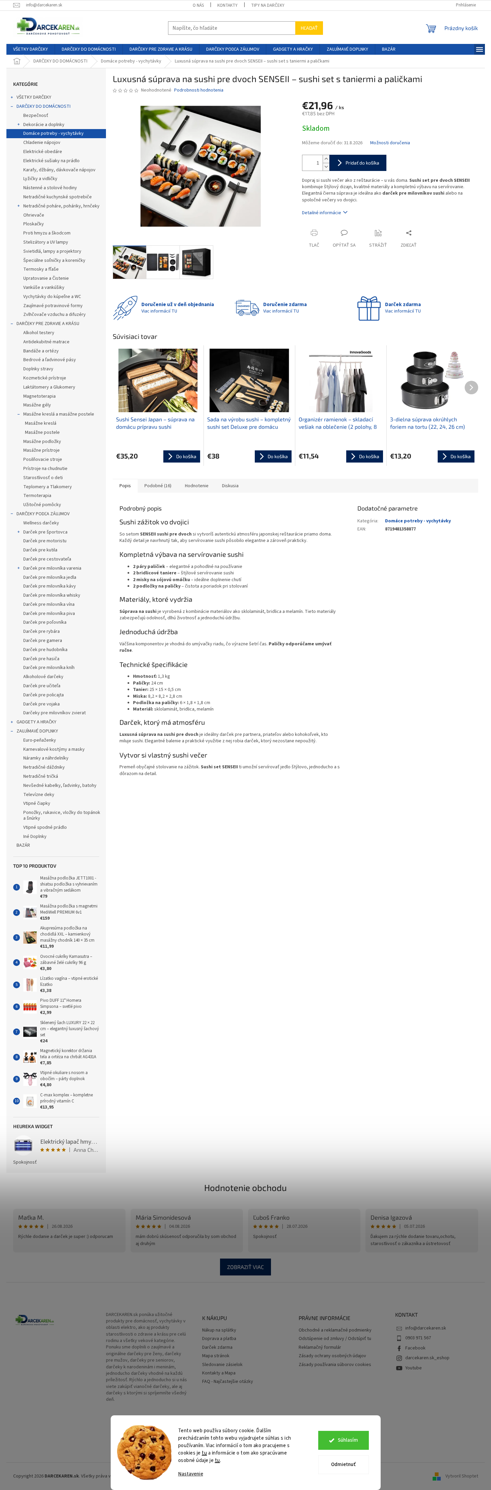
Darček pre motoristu (44, 541)
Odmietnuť (343, 1464)
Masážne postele (42, 432)
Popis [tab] (125, 485)
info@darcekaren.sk (425, 1328)
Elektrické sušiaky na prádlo (51, 160)
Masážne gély (37, 405)
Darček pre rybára (41, 631)
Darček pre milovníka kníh (49, 667)
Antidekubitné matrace (46, 342)
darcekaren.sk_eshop (427, 1358)
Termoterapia (37, 495)
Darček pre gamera (42, 640)
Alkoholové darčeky (43, 676)
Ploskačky (33, 224)
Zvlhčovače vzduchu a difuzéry (54, 314)
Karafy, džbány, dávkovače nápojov (59, 170)
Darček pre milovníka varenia (52, 568)
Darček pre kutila (40, 550)
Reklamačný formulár (320, 1347)
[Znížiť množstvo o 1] (326, 167)
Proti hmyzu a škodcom (47, 233)
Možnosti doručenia (390, 143)
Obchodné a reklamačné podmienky (335, 1330)
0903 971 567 (418, 1338)
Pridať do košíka (362, 163)
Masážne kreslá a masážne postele (58, 414)
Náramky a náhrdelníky (46, 758)
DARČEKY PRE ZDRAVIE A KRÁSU (48, 323)
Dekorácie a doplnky (43, 124)
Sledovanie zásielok (222, 1365)
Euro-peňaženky (39, 740)
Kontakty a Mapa (219, 1373)
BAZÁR (23, 845)
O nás (198, 5)
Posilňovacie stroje (42, 459)
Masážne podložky (42, 441)
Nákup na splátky (219, 1330)
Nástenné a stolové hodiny (50, 187)
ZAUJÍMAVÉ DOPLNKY (37, 731)
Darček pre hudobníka (45, 649)
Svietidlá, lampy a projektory (52, 251)
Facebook (415, 1348)
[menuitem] (30, 49)
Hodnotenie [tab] (197, 485)
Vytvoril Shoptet (461, 1476)
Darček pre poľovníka (44, 622)
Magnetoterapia (39, 396)
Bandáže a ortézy (41, 351)
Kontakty (227, 5)
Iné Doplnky (35, 836)
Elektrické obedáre (42, 151)
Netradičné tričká (40, 776)
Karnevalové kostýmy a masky (54, 749)
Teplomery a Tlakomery (47, 486)
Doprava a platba (219, 1339)
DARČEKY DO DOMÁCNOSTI (44, 106)
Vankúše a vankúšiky (43, 287)
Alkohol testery (38, 332)
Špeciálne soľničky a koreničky (54, 260)
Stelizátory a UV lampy (45, 242)
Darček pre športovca (45, 532)
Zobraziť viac (245, 1267)
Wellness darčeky (41, 523)
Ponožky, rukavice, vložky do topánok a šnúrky (61, 815)
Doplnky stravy (38, 369)
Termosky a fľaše (41, 269)
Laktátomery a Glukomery (49, 387)
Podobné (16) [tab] (157, 485)
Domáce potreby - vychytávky (53, 133)
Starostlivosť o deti (43, 477)
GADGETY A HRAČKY (36, 722)
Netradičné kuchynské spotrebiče (57, 197)
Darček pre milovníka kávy (49, 586)
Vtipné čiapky (36, 803)
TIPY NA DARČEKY (267, 5)
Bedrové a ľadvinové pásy (49, 359)
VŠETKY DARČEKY (34, 97)
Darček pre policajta (43, 695)
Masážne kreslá (40, 423)
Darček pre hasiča (41, 658)
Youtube (413, 1368)
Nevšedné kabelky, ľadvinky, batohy (60, 785)
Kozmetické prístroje (44, 378)
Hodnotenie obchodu (245, 1187)
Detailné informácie (321, 212)
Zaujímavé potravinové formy (53, 305)
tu (204, 1453)
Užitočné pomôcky (42, 504)
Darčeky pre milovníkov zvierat (54, 713)
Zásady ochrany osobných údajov (332, 1356)
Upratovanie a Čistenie (46, 278)
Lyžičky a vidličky (40, 178)
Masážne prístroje (41, 450)
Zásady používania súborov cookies (335, 1365)
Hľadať (309, 28)
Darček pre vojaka (41, 704)
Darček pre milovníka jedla (49, 577)
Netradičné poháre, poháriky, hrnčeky (61, 206)
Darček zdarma (217, 1347)
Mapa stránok (215, 1356)
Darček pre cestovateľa (47, 559)
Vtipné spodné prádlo (45, 827)
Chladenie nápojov (41, 142)
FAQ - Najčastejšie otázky (227, 1382)
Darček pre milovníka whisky (51, 595)
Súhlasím (348, 1440)
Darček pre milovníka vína (49, 604)
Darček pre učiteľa (41, 685)
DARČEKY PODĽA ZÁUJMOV (43, 514)
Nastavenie (190, 1473)
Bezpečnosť (35, 115)
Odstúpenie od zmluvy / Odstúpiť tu (335, 1339)
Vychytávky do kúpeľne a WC (52, 296)
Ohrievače (33, 215)
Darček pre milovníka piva (49, 613)
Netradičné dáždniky (44, 767)
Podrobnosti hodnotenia (198, 90)
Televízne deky (38, 794)
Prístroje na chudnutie (45, 468)
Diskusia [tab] (230, 485)
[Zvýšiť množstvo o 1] (326, 159)
